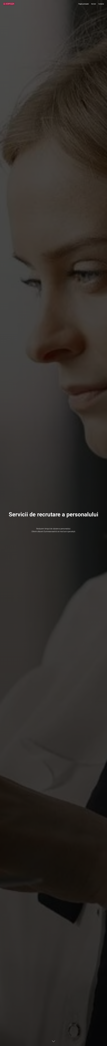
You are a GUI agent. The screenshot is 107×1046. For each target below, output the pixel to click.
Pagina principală (83, 4)
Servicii (93, 4)
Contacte (101, 4)
